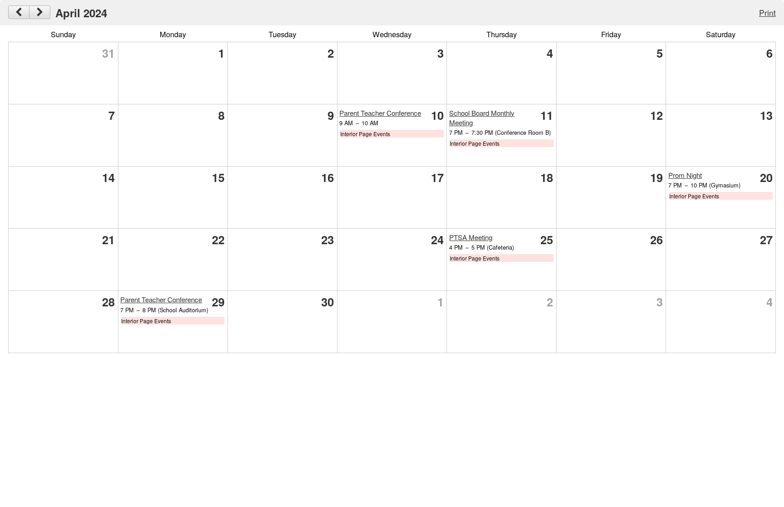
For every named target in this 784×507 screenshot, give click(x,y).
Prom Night (685, 175)
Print (767, 12)
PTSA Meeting (470, 237)
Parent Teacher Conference (380, 113)
